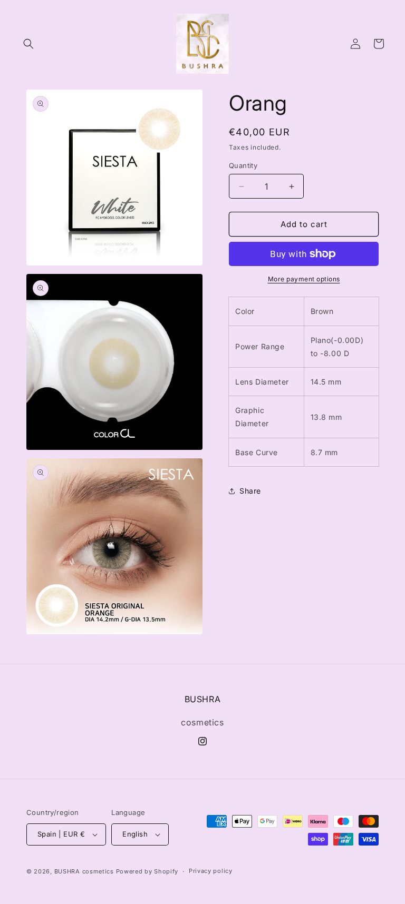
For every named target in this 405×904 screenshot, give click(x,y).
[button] (28, 43)
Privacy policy (211, 870)
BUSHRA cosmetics (85, 871)
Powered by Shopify (147, 871)
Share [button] (250, 490)
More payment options (304, 279)
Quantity (243, 165)
